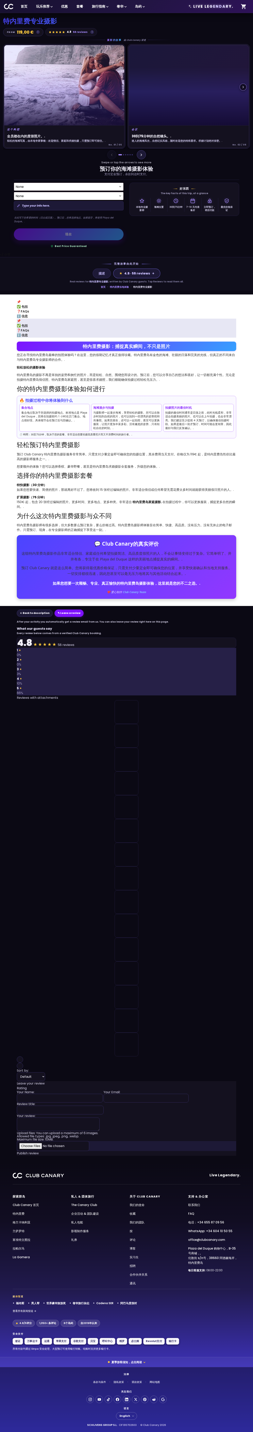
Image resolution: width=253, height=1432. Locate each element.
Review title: (26, 1104)
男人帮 (35, 1303)
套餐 (79, 6)
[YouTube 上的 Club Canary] (99, 1399)
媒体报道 (18, 1296)
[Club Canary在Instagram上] (90, 1399)
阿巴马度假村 (128, 1303)
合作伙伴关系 (138, 1274)
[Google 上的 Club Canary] (163, 1399)
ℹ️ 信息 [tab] (22, 316)
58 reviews (80, 32)
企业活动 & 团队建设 (85, 1214)
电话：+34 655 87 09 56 (206, 1222)
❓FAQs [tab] (23, 311)
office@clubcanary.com (206, 1240)
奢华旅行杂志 (81, 1303)
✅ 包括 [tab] (22, 306)
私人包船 (77, 1222)
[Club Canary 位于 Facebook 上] (117, 1399)
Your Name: (25, 1092)
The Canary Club (84, 1205)
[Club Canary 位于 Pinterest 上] (144, 1399)
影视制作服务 (80, 1231)
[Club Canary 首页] (9, 6)
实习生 (134, 1257)
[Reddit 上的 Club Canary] (154, 1399)
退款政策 (137, 1382)
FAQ (191, 1214)
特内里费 (19, 1214)
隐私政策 (119, 1382)
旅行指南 (98, 6)
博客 (133, 1248)
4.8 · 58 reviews (134, 273)
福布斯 (20, 1303)
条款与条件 (99, 1382)
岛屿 (138, 6)
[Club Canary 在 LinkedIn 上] (126, 1399)
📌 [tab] (19, 302)
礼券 (74, 1240)
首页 (24, 6)
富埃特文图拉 (21, 1240)
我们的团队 (137, 1222)
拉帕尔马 (19, 1248)
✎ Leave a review (69, 613)
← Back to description (35, 613)
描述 (102, 273)
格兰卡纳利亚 (21, 1222)
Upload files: (57, 1136)
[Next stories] (243, 87)
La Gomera (21, 1257)
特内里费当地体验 (119, 287)
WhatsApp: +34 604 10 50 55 (210, 1231)
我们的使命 (137, 1205)
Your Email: (112, 1092)
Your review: (26, 1116)
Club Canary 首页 (26, 1205)
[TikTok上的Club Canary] (108, 1399)
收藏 (133, 1214)
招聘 (133, 1266)
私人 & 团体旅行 (82, 1196)
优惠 (64, 6)
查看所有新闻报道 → (24, 1311)
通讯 (133, 1283)
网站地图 (155, 1382)
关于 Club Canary (145, 1196)
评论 (133, 1240)
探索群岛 (19, 1196)
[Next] (141, 154)
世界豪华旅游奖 (56, 1303)
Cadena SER (104, 1303)
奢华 (120, 6)
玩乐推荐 (43, 6)
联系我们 (194, 1205)
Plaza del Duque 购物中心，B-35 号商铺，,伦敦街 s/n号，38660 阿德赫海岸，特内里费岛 (212, 1255)
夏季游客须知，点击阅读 (126, 1362)
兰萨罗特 (19, 1231)
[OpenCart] (243, 6)
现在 (68, 234)
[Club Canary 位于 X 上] (135, 1399)
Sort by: (23, 1071)
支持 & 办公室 (198, 1196)
